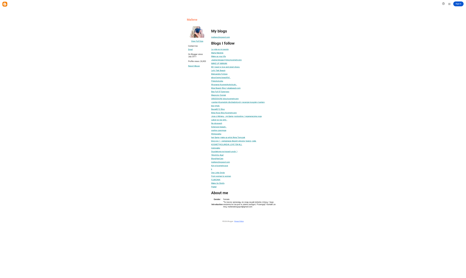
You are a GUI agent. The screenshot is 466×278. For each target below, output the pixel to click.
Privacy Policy (239, 221)
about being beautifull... (221, 77)
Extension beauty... (219, 127)
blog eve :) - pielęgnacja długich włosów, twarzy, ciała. (233, 141)
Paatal (213, 187)
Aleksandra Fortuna (219, 74)
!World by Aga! (217, 155)
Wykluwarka (216, 134)
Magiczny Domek (218, 95)
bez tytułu (215, 106)
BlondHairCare (217, 158)
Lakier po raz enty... (219, 120)
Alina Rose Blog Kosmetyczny (224, 113)
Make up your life (218, 56)
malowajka (215, 148)
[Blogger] (4, 4)
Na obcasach (216, 123)
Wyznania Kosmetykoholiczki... (224, 84)
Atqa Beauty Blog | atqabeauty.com (226, 88)
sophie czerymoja (218, 130)
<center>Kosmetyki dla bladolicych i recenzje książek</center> (238, 102)
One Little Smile (218, 173)
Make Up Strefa (217, 183)
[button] (443, 4)
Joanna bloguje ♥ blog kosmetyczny (226, 60)
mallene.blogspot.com (220, 37)
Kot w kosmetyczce (219, 166)
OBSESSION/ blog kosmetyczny (225, 99)
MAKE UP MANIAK (219, 63)
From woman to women (221, 176)
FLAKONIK (215, 180)
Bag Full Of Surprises (220, 92)
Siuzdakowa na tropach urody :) (224, 151)
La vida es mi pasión (220, 49)
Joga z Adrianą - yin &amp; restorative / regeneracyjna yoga (236, 116)
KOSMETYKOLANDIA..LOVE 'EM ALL (226, 144)
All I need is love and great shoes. (225, 67)
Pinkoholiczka (217, 81)
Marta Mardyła (217, 53)
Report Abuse (194, 66)
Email (190, 49)
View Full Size (197, 41)
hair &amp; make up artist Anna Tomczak (228, 137)
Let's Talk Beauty (218, 70)
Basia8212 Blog (218, 109)
